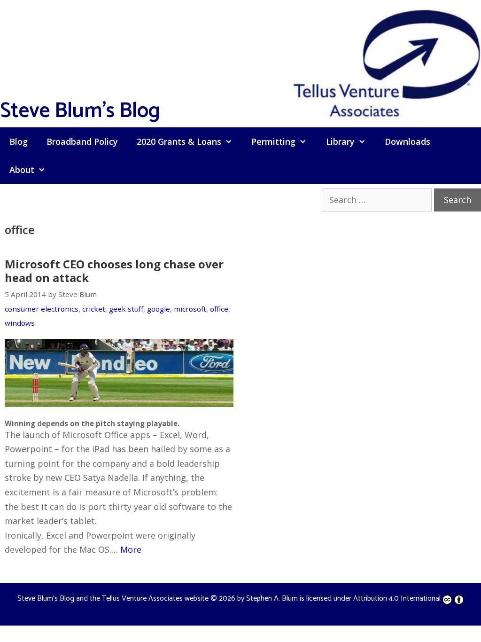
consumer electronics (41, 308)
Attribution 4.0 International (397, 598)
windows (20, 323)
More (130, 549)
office (219, 308)
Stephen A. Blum (272, 598)
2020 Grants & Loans (179, 141)
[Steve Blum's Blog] (387, 62)
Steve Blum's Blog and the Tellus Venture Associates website (113, 598)
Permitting (273, 141)
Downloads (407, 141)
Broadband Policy (82, 141)
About (21, 169)
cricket (93, 308)
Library (340, 141)
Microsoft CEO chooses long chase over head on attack (114, 270)
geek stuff (126, 308)
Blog (18, 141)
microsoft (190, 308)
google (158, 308)
